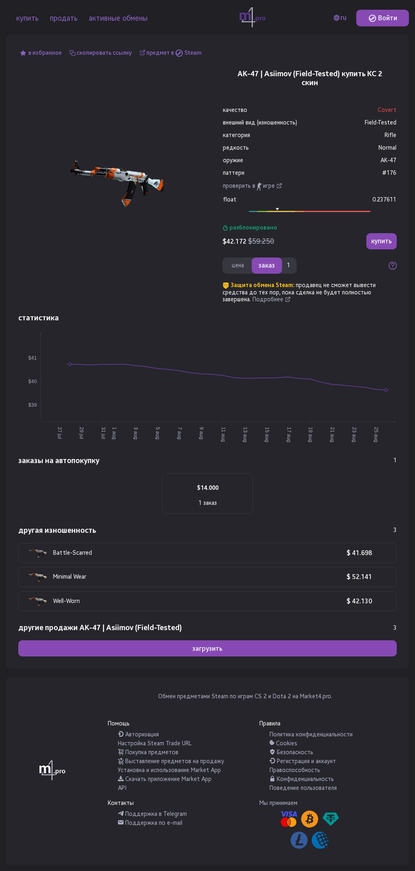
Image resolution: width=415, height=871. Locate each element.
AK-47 (388, 160)
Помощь (119, 723)
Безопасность (294, 752)
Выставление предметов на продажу (174, 761)
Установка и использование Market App (169, 770)
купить (27, 18)
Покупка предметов (151, 752)
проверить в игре (249, 185)
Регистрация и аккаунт (305, 761)
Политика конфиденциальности (311, 734)
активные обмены (118, 18)
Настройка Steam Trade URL (155, 743)
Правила (269, 723)
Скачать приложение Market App (168, 779)
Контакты (121, 803)
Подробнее (267, 299)
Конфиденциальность (304, 779)
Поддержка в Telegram (155, 814)
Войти (386, 18)
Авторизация (141, 734)
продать (63, 18)
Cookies (285, 743)
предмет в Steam (173, 52)
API (122, 788)
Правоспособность (295, 770)
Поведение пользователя (303, 788)
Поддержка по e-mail (153, 823)
